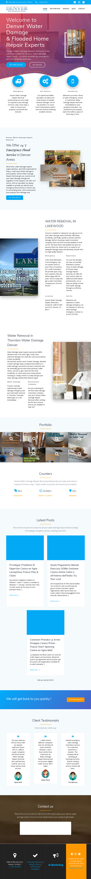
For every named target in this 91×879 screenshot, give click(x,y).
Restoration (55, 9)
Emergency (35, 869)
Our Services (37, 65)
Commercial (34, 867)
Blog (74, 9)
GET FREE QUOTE (15, 197)
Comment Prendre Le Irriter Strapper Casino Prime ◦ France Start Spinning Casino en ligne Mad (45, 645)
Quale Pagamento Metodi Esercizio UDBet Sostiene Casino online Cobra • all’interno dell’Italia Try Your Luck (64, 571)
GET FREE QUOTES (16, 65)
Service (39, 862)
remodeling (29, 530)
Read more (13, 595)
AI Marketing (55, 864)
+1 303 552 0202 (42, 2)
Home (45, 9)
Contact (81, 9)
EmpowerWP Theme (76, 868)
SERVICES (66, 9)
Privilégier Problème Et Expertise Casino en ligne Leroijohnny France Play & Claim (23, 570)
